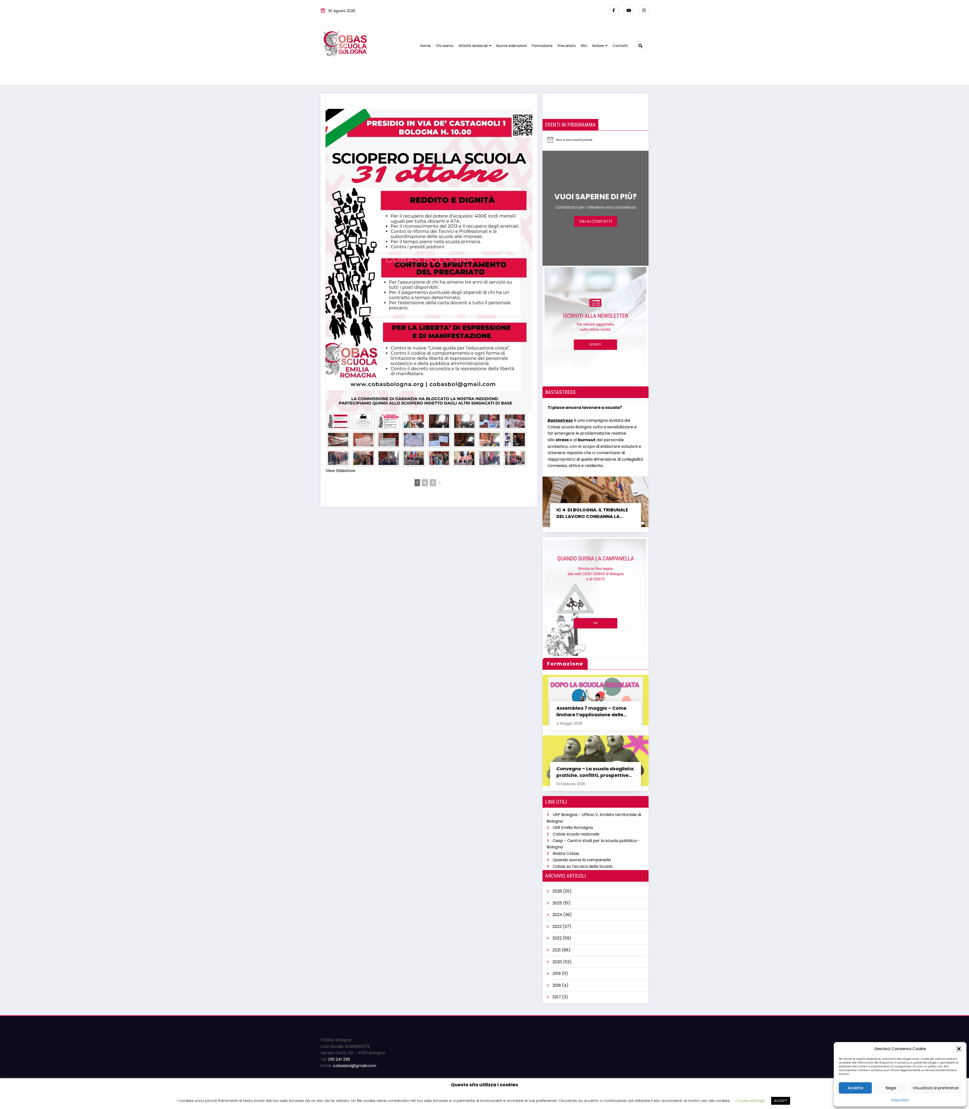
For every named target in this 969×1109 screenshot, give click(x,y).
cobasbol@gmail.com (354, 1066)
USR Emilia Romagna (573, 827)
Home (425, 45)
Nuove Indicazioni (511, 45)
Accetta (855, 1088)
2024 (557, 915)
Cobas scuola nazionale (576, 834)
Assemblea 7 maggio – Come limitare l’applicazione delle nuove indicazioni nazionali (591, 711)
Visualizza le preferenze (936, 1088)
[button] (958, 1048)
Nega (891, 1088)
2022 (557, 938)
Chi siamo (444, 45)
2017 (556, 997)
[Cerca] (640, 45)
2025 (557, 903)
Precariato (567, 45)
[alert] (570, 140)
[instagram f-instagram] (644, 10)
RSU (584, 45)
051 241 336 (339, 1059)
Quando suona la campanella (582, 860)
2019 (556, 973)
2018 (556, 985)
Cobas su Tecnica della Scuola (582, 866)
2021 (556, 950)
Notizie (598, 45)
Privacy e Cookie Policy (343, 1087)
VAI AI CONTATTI (595, 221)
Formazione (542, 45)
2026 (557, 891)
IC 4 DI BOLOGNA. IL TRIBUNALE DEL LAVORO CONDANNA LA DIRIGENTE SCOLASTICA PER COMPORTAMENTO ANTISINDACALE (592, 513)
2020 (557, 962)
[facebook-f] (614, 10)
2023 (557, 926)
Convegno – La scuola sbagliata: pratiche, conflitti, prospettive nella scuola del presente (595, 772)
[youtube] (629, 10)
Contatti (620, 45)
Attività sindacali (473, 45)
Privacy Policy (900, 1100)
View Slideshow (340, 471)
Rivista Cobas (566, 853)
